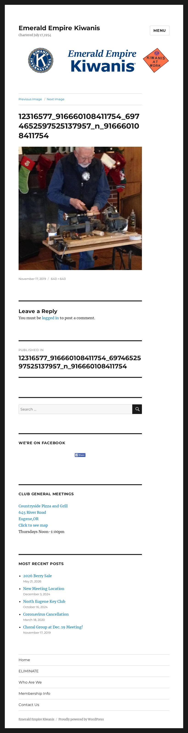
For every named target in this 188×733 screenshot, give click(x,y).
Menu (159, 30)
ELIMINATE (29, 671)
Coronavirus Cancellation (46, 614)
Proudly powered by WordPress (81, 719)
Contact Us (29, 705)
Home (24, 660)
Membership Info (34, 693)
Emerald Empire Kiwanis (59, 28)
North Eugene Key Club (44, 601)
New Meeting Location (43, 588)
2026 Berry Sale (37, 575)
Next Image (55, 99)
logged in (50, 318)
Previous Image (30, 99)
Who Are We (30, 682)
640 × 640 (58, 279)
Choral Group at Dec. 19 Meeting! (53, 627)
